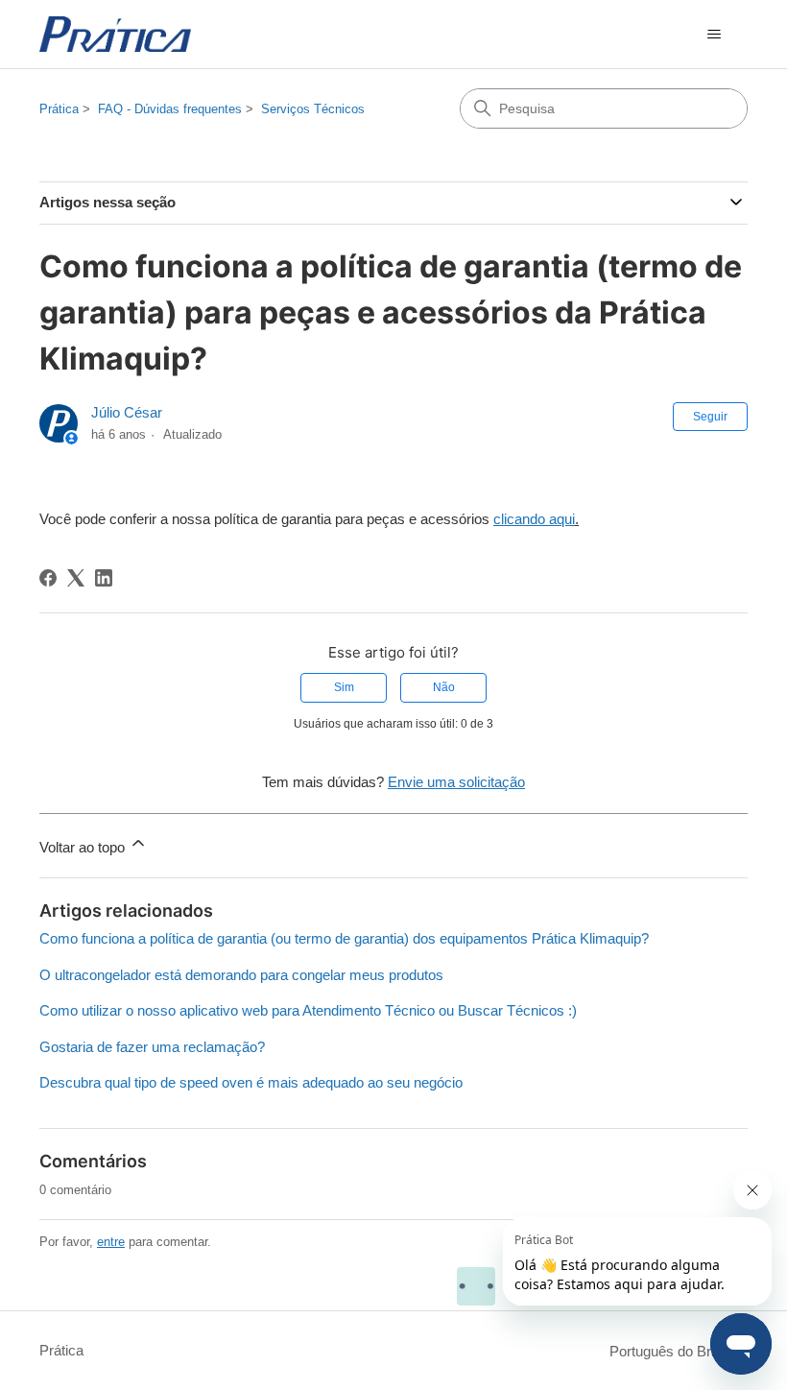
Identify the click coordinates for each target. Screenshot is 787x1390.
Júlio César (126, 412)
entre (111, 1241)
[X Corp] (75, 578)
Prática (59, 109)
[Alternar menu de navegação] (714, 34)
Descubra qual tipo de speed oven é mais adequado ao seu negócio (251, 1082)
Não (444, 687)
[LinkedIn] (103, 578)
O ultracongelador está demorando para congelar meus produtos (241, 975)
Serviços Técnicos (313, 109)
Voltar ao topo (84, 847)
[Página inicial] (115, 34)
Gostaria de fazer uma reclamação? (152, 1047)
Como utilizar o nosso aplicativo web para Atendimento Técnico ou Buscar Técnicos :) (308, 1010)
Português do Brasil (672, 1351)
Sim (344, 687)
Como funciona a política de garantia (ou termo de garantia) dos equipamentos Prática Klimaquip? (344, 938)
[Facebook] (48, 578)
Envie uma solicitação (456, 782)
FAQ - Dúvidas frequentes (170, 109)
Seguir (710, 416)
